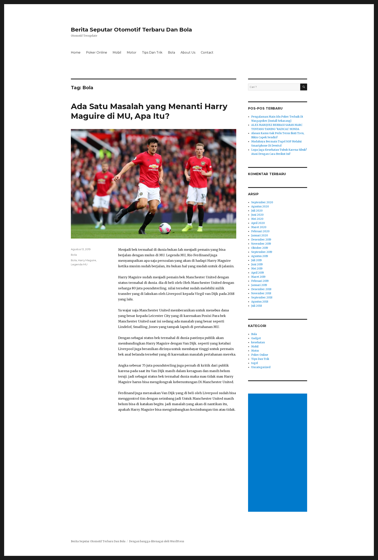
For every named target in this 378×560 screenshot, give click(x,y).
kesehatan (258, 342)
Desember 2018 (261, 289)
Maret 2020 (258, 227)
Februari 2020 (260, 231)
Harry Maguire (87, 260)
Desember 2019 (261, 239)
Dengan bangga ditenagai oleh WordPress (156, 541)
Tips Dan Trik (152, 52)
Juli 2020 (257, 210)
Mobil (117, 52)
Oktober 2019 (259, 248)
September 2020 (262, 202)
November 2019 (261, 243)
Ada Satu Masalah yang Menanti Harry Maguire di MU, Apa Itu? (149, 111)
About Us (188, 52)
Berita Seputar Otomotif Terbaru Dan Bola (131, 29)
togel (254, 363)
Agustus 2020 (260, 206)
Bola (171, 52)
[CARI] (303, 87)
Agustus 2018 (259, 301)
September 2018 (261, 297)
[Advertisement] (278, 453)
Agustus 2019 (259, 256)
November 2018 (261, 293)
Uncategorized (261, 367)
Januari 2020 (259, 235)
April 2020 (258, 223)
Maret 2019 (258, 277)
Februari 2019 (260, 281)
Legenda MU (79, 264)
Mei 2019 (256, 268)
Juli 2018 (256, 305)
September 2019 (261, 252)
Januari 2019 (259, 285)
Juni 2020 (257, 214)
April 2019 (257, 272)
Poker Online (96, 52)
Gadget (256, 338)
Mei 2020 (257, 219)
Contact (207, 52)
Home (76, 52)
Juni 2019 (257, 264)
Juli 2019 (256, 260)
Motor (131, 52)
